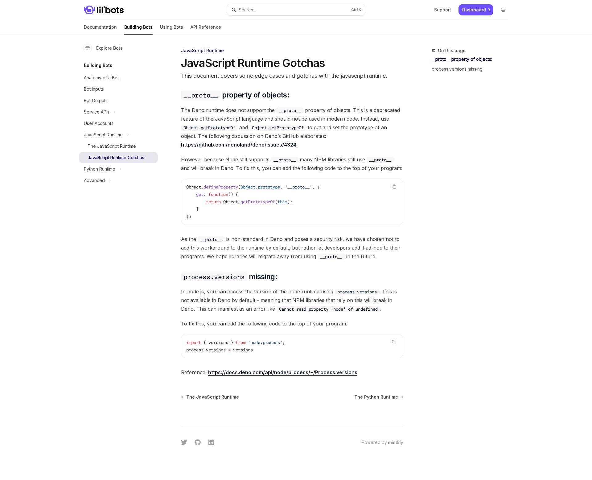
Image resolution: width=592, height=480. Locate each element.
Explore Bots (109, 48)
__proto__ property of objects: (462, 59)
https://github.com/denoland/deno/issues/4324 (238, 145)
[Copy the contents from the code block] (394, 187)
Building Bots (138, 27)
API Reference (206, 27)
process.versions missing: (457, 69)
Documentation (100, 27)
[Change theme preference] (503, 10)
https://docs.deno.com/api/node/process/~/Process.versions (282, 372)
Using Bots (171, 27)
